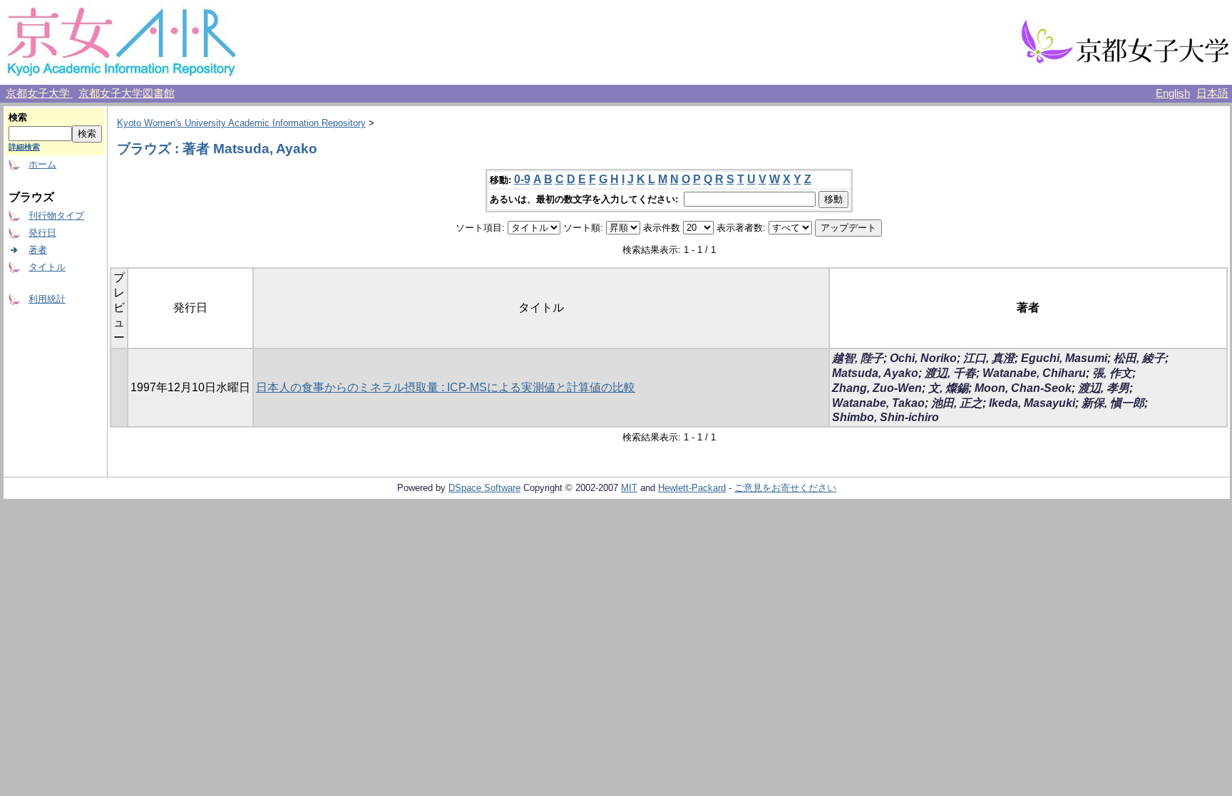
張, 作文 (1112, 373)
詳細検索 (24, 147)
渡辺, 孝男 (1103, 388)
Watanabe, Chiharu (1034, 373)
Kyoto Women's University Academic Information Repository (241, 123)
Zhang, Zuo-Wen (877, 388)
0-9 (522, 179)
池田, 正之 (956, 403)
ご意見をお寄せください (785, 487)
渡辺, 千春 (950, 373)
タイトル (47, 267)
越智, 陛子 (857, 358)
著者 (38, 249)
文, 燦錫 (948, 388)
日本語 (1212, 93)
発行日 (42, 232)
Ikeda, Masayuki (1032, 403)
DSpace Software (484, 487)
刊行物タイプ (56, 215)
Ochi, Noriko (923, 358)
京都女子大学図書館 (126, 93)
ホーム (42, 164)
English (1173, 93)
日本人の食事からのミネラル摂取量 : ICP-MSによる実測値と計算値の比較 (445, 387)
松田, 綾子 (1139, 358)
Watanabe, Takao (878, 403)
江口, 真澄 (989, 358)
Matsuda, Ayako (875, 373)
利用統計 (47, 299)
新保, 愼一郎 (1113, 403)
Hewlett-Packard (692, 487)
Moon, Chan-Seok (1023, 388)
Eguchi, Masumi (1064, 358)
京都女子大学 (39, 93)
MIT (629, 487)
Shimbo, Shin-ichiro (885, 417)
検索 (18, 117)
